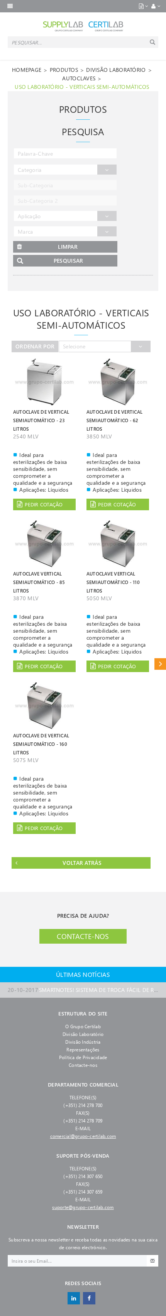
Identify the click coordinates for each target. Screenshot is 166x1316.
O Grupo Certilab (83, 1026)
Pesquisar (68, 260)
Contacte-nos (83, 936)
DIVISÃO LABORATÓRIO (116, 69)
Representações (82, 1049)
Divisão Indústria (82, 1042)
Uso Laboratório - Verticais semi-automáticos (82, 86)
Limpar (68, 246)
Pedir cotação (44, 504)
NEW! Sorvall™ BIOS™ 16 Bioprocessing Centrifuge (83, 993)
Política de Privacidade (83, 1057)
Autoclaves (78, 78)
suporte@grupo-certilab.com (82, 1207)
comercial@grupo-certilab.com (83, 1136)
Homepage (26, 69)
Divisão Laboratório (83, 1034)
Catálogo (160, 663)
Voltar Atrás (82, 862)
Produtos (64, 69)
